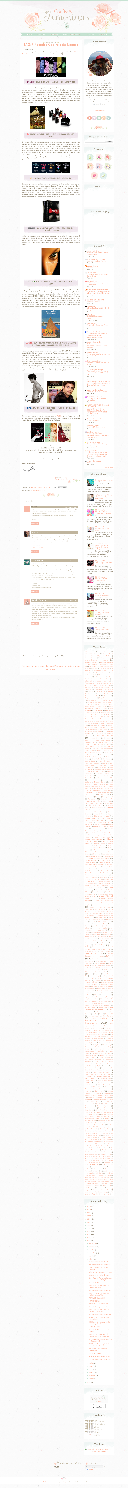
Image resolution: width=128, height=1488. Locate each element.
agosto (91, 1256)
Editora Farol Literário (102, 816)
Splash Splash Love (90, 1120)
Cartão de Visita (98, 744)
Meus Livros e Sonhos (94, 397)
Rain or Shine (102, 1085)
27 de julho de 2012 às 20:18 (71, 560)
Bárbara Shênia (105, 712)
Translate (92, 1469)
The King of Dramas (91, 1139)
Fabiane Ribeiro (89, 873)
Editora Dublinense (99, 814)
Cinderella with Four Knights (94, 757)
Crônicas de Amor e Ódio (105, 778)
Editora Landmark (100, 824)
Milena (35, 533)
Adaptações (88, 689)
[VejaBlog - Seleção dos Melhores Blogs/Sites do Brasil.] (99, 1450)
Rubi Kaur (108, 1097)
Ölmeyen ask (88, 1047)
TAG (43, 490)
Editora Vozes (105, 860)
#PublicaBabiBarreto (91, 660)
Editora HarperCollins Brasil (94, 820)
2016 (88, 1228)
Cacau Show (99, 733)
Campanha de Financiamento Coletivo (97, 740)
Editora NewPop (93, 835)
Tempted (104, 1127)
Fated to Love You (101, 875)
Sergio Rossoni (89, 1110)
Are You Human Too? (93, 704)
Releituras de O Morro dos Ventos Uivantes (98, 1089)
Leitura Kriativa (92, 266)
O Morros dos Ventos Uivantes (97, 1034)
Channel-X (100, 746)
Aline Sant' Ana (100, 691)
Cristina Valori (89, 778)
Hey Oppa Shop (99, 911)
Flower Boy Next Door (92, 885)
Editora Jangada (103, 822)
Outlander (101, 1051)
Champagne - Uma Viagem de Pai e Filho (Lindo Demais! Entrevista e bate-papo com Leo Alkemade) (98, 293)
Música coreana (106, 995)
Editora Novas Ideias (102, 837)
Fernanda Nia (103, 877)
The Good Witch (108, 1135)
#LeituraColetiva (91, 658)
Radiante (108, 1082)
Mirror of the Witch (105, 986)
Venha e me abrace (100, 1167)
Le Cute (101, 941)
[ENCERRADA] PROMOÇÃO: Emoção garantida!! (102, 612)
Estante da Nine (92, 352)
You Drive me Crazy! (101, 1192)
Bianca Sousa (104, 719)
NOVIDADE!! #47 (94, 1327)
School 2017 (106, 1101)
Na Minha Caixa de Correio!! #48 (100, 1290)
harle (94, 905)
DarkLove (88, 782)
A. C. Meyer (93, 685)
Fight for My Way (96, 879)
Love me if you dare (97, 965)
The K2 (109, 1137)
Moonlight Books (93, 425)
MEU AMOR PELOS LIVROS (97, 259)
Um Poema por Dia (94, 1162)
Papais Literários (97, 1053)
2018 (88, 1222)
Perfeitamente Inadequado (93, 1059)
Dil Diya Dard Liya (90, 794)
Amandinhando (36, 490)
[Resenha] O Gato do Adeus (96, 427)
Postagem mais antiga (67, 666)
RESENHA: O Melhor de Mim (99, 1275)
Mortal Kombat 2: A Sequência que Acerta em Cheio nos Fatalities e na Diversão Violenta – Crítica (98, 383)
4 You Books (91, 315)
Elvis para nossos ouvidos (94, 864)
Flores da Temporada (103, 883)
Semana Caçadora (103, 1106)
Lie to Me (106, 949)
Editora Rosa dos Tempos (101, 850)
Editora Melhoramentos (94, 833)
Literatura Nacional (93, 953)
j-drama (104, 924)
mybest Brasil (103, 1007)
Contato (103, 34)
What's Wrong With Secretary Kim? (96, 1179)
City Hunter (106, 759)
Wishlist (59, 416)
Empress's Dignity (107, 866)
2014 (88, 1234)
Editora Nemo (108, 833)
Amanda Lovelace (104, 694)
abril (90, 1369)
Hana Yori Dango (92, 902)
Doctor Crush (89, 797)
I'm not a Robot (101, 917)
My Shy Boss (107, 1005)
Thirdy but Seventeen (91, 1154)
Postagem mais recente (34, 666)
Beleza (109, 717)
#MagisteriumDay (106, 658)
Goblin (94, 896)
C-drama (99, 731)
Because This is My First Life (94, 717)
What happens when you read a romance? (98, 1177)
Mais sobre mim (99, 110)
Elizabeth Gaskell (104, 862)
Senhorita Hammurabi (104, 1108)
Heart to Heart (104, 907)
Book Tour (93, 725)
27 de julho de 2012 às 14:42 (71, 532)
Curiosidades (107, 780)
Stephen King (102, 1120)
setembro (92, 1253)
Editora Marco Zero (98, 828)
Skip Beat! (104, 1114)
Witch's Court (107, 1185)
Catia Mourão (89, 746)
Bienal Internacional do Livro (104, 721)
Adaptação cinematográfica (102, 687)
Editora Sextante (107, 854)
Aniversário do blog (93, 700)
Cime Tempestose (105, 755)
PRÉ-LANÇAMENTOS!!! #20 (98, 1304)
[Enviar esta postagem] (54, 487)
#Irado (107, 656)
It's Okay (96, 924)
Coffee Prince (103, 765)
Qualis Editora (89, 1080)
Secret (98, 1103)
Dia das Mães (109, 788)
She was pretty (108, 1112)
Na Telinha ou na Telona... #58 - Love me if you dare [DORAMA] (103, 496)
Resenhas (41, 34)
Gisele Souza (109, 892)
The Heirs (102, 1137)
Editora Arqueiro (95, 805)
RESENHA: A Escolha (96, 1283)
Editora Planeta (98, 848)
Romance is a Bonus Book (105, 1095)
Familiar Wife (89, 875)
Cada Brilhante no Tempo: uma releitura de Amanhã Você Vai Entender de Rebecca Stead (97, 454)
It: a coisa (88, 924)
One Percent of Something (103, 1047)
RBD (93, 1087)
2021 (88, 1213)
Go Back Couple (102, 894)
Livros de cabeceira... (99, 959)
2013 (88, 1238)
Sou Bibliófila (91, 323)
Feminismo (94, 877)
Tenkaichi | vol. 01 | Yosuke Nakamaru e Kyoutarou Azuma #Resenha (97, 345)
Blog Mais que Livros (94, 361)
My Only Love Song (98, 1003)
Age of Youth (99, 689)
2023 (89, 1206)
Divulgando (103, 795)
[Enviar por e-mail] (59, 487)
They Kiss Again (106, 1152)
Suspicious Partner (92, 1124)
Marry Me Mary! (94, 976)
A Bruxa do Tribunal (100, 670)
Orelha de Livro (100, 1049)
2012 (88, 1241)
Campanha (107, 738)
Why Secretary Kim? (93, 1183)
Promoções (89, 1078)
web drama (99, 1173)
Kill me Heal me (95, 932)
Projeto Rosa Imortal (91, 1074)
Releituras (108, 1087)
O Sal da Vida (97, 1040)
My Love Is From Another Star (100, 1001)
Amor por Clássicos (71, 34)
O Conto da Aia (98, 1028)
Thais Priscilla (37, 561)
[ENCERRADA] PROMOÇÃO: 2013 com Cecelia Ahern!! (103, 579)
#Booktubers (104, 651)
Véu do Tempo (98, 1169)
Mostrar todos (109, 467)
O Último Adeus (108, 1040)
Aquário (89, 463)
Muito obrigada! (105, 992)
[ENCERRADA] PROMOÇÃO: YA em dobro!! (102, 528)
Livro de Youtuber (98, 956)
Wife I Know (88, 1185)
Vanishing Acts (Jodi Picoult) (96, 261)
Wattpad (90, 1173)
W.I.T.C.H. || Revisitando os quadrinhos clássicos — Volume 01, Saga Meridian (98, 435)
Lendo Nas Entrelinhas (95, 390)
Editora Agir (98, 803)
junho (91, 1363)
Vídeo (95, 1171)
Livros (109, 956)
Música (96, 995)
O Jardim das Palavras (106, 1032)
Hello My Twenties (100, 909)
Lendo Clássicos (97, 947)
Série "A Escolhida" (101, 1110)
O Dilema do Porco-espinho (100, 1030)
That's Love (88, 1131)
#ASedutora (88, 652)
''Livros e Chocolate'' (94, 419)
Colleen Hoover (101, 767)
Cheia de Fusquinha (105, 748)
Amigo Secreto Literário (106, 698)
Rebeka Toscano (39, 600)
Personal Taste (99, 1061)
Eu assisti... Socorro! (93, 301)
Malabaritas (102, 971)
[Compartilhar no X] (62, 487)
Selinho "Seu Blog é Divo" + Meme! (100, 1272)
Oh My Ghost (102, 1042)
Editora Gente (90, 818)
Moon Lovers (90, 990)
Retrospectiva (97, 1093)
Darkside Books (99, 782)
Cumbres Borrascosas (94, 780)
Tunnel (102, 1160)
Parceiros (90, 34)
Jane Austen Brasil (93, 332)
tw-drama (110, 1160)
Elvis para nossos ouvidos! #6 (99, 1262)
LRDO (108, 967)
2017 (88, 1225)
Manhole (89, 974)
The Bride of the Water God (100, 1133)
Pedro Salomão (105, 1057)
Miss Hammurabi (90, 988)
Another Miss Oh (108, 700)
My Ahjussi (88, 997)
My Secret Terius (97, 1005)
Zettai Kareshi (106, 1194)
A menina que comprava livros (97, 289)
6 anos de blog (104, 668)
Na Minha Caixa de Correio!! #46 (100, 1359)
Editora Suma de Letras (94, 856)
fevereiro (92, 1375)
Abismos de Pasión (105, 685)
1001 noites (92, 666)
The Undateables (103, 1148)
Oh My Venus (97, 1045)
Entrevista (101, 869)
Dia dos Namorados (93, 790)
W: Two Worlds (108, 1171)
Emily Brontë (95, 867)
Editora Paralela (99, 845)
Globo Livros (91, 894)
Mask (92, 978)
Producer (87, 1072)
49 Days (94, 668)
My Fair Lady (97, 997)
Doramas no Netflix (93, 801)
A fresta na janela (93, 420)
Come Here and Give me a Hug (104, 769)
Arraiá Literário (102, 706)
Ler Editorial (109, 947)
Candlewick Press (90, 742)
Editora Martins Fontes (106, 831)
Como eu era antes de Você (96, 771)
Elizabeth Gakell (90, 862)
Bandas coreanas (92, 712)
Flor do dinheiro (90, 883)
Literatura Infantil (90, 951)
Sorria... (98, 1118)
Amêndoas (107, 696)
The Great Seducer (92, 1137)
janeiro (91, 1378)
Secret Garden (106, 1103)
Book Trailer (101, 725)
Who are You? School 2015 (105, 1181)
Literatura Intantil (105, 951)
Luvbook (99, 969)
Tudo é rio (96, 1160)
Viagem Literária (93, 251)
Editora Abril (89, 803)
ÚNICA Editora (91, 1165)
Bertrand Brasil (90, 719)
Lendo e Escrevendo (94, 342)
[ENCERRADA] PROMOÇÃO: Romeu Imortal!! (102, 629)
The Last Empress (105, 1139)
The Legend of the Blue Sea (93, 1141)
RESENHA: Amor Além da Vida (99, 1356)
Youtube (95, 1194)
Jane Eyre (95, 926)
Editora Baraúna (97, 807)
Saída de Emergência (99, 1099)
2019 (88, 1219)
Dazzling (95, 784)
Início (29, 34)
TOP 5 (87, 1158)
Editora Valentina (90, 860)
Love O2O (108, 965)
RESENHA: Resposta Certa (98, 1307)
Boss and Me (103, 727)
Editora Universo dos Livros (98, 858)
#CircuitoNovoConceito (92, 654)
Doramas (54, 34)
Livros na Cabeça (37, 548)
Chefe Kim (95, 748)
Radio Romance (90, 1085)
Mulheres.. (88, 995)
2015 (88, 1231)
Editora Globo (105, 818)
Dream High (107, 801)
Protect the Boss (105, 1078)
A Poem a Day (103, 679)
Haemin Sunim (109, 900)
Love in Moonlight (100, 963)
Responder (34, 523)
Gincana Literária (97, 892)
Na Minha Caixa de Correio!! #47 (100, 1314)
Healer (92, 907)
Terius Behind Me (92, 1129)
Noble (101, 1014)
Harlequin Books (106, 905)
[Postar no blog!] (60, 487)
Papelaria (107, 1053)
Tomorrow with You (98, 1156)
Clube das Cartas (95, 763)
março (91, 1372)
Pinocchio (95, 1063)
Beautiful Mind (105, 714)
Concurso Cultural (103, 773)
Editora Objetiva (99, 843)
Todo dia (87, 1156)
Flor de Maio (108, 879)
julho (90, 1259)
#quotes (105, 660)
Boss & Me (93, 727)
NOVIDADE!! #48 (94, 1301)
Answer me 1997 (108, 702)
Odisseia (90, 268)
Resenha (98, 1091)
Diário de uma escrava (104, 792)
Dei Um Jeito (91, 273)
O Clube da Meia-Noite (95, 369)
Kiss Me (104, 932)
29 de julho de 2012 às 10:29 (71, 600)
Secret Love (89, 1106)
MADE (105, 969)
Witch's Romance (90, 1188)
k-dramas (100, 930)
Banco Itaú (109, 710)
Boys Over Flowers (101, 729)
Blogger (65, 1482)
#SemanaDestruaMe (91, 662)
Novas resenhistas (99, 1018)
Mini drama (94, 986)
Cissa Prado (95, 759)
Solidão (92, 1116)
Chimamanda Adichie (95, 752)
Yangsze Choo (89, 1192)
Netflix (95, 1014)
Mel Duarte (107, 980)
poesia (106, 1066)
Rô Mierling (107, 1093)
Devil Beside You (98, 788)
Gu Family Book (98, 900)
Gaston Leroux (100, 890)
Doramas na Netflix (107, 799)
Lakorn (95, 938)
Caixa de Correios (104, 736)
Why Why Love (106, 1183)
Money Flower (101, 988)
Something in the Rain (103, 1116)
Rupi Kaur (88, 1099)
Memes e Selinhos (91, 982)
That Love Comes (105, 1129)
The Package (109, 1143)
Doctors (97, 797)
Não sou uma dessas (102, 1012)
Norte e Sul (109, 1014)
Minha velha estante (94, 461)
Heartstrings (88, 909)
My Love (95, 999)
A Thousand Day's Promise (102, 681)
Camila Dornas (95, 738)
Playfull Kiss (90, 1066)
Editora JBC (88, 824)
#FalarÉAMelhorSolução (94, 656)
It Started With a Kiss (104, 922)
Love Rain (88, 967)
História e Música (97, 913)
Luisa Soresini (89, 969)
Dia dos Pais (107, 790)
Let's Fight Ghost (94, 949)
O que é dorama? (97, 1036)
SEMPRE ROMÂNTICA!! (95, 300)
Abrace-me (88, 687)
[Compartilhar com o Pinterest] (66, 487)
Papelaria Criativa (90, 1055)
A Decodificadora (101, 672)
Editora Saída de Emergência (94, 852)
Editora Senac (96, 854)
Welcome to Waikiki (105, 1175)
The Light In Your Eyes (96, 1143)
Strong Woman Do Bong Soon (104, 1122)
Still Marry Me (89, 1122)
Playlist (99, 1066)
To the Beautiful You (105, 1154)
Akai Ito (90, 691)
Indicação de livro (98, 919)
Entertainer (91, 868)
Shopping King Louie (93, 1114)
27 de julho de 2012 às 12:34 (71, 507)
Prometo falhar (106, 1074)
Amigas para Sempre (91, 698)
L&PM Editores (101, 936)
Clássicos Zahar (90, 761)
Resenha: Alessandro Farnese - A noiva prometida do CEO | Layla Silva (98, 373)
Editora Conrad (99, 812)
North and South (93, 1016)
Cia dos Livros (92, 755)
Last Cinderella (105, 938)
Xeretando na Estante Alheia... (102, 1190)
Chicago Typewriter (102, 750)
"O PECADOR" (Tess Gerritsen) (97, 392)
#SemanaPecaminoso (106, 662)
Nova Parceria (108, 1016)
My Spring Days (90, 1007)
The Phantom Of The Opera (95, 1145)
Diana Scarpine (89, 792)
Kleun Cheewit (97, 934)
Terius (111, 1127)
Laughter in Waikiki (90, 940)
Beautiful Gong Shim (91, 714)
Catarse (108, 744)
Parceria (102, 1055)
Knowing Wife (107, 934)
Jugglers (105, 928)
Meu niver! (104, 984)
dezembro (92, 1243)
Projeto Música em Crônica (101, 1072)
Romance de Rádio (90, 1095)
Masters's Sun (101, 978)
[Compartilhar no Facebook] (64, 487)
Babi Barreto (99, 710)
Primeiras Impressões (103, 1070)
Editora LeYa (97, 826)
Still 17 (109, 1120)
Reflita (100, 1087)
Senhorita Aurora (90, 1108)
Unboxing (107, 1162)
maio (90, 1366)
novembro (92, 1247)
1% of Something (92, 664)
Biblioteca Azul (89, 721)
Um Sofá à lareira (93, 432)
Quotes (87, 1082)
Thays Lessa (98, 1131)
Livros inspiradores (101, 961)
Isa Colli (92, 922)
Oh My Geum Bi (91, 1042)
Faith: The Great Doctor (104, 873)
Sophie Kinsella (89, 1118)
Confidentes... (89, 776)
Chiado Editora (89, 750)
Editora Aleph (109, 803)
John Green (96, 928)
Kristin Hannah (89, 936)
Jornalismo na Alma (93, 442)
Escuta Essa (91, 306)
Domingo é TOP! (107, 797)
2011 (88, 1382)
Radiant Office (98, 1082)
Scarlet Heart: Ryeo (94, 1101)
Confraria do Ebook (103, 776)
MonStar (110, 988)
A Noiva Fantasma (99, 677)
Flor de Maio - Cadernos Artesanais (99, 881)
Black (102, 723)
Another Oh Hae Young (94, 702)
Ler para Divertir (93, 281)
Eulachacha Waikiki (105, 871)
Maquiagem (97, 974)
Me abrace (97, 980)
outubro (92, 1250)
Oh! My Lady (107, 1045)
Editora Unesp (108, 856)
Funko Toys (101, 887)
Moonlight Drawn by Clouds (105, 990)
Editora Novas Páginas (93, 839)
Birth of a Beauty (93, 723)
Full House (105, 885)
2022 (89, 1210)
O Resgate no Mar (97, 1038)
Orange (87, 1049)
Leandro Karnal (103, 943)
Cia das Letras (108, 752)
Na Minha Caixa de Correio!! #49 (100, 1264)
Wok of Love (100, 1188)
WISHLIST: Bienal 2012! (97, 1298)
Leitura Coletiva (99, 945)
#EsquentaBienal (108, 654)
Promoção (88, 1076)
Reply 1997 (88, 1091)
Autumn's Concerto (101, 708)
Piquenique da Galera (106, 1063)
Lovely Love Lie (98, 967)
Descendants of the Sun (98, 786)
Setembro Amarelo (96, 1112)
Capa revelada (102, 742)
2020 (89, 1216)
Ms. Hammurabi (92, 992)
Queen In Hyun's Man (104, 1080)
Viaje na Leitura (92, 451)
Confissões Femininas (47, 1482)
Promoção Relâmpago (103, 1076)
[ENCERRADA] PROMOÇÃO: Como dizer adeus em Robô (103, 562)
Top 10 (109, 1156)
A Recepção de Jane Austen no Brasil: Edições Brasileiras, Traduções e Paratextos (97, 335)
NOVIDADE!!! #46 (95, 1353)
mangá (111, 972)
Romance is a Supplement (95, 1097)
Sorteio (106, 1118)
